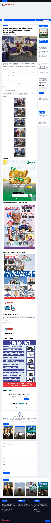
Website (4, 464)
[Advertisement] (25, 13)
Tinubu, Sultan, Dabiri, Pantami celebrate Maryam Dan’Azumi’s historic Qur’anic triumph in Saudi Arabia (8, 495)
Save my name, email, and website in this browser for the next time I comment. (15, 467)
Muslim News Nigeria (8, 34)
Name (4, 458)
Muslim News (11, 426)
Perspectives (15, 20)
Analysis (9, 20)
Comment (4, 446)
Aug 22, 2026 (5, 437)
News (6, 20)
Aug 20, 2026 (29, 437)
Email (4, 461)
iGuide (32, 20)
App (35, 20)
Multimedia (27, 20)
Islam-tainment (21, 20)
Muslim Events (6, 426)
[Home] (3, 20)
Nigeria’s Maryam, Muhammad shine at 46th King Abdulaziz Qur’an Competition (31, 435)
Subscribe (26, 398)
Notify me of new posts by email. (8, 470)
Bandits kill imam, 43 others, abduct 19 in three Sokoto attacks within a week (31, 494)
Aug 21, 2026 (17, 437)
